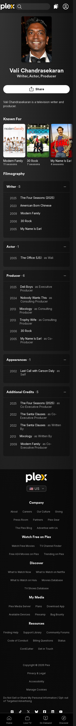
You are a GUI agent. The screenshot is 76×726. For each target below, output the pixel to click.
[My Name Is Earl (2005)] (62, 145)
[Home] (7, 6)
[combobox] (36, 6)
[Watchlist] (56, 6)
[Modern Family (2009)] (14, 145)
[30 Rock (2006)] (38, 145)
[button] (66, 6)
